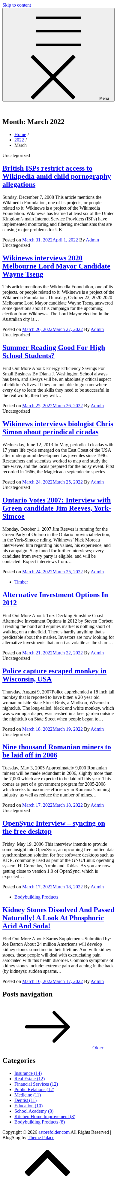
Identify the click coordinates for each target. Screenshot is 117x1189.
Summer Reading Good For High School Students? (53, 351)
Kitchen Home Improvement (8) (44, 1116)
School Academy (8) (33, 1111)
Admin (92, 239)
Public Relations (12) (34, 1089)
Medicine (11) (27, 1094)
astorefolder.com (18, 108)
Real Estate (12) (29, 1078)
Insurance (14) (28, 1073)
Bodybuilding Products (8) (39, 1121)
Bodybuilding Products (36, 896)
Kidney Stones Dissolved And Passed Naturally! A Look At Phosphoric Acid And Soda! (58, 918)
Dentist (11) (25, 1100)
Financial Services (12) (36, 1084)
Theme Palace (41, 1137)
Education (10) (28, 1105)
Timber (21, 581)
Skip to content (16, 5)
